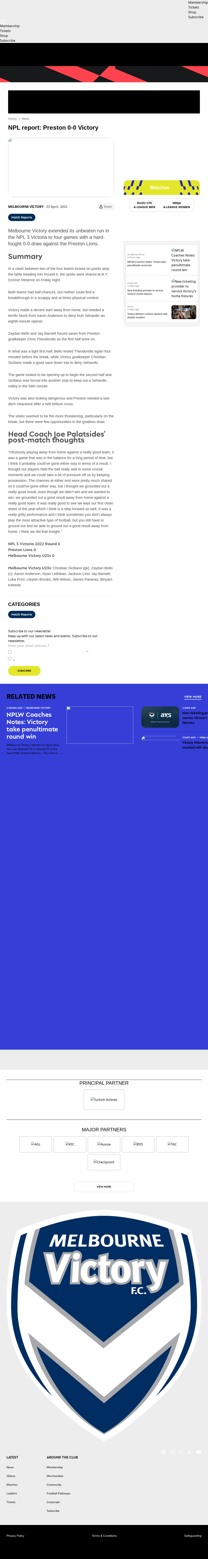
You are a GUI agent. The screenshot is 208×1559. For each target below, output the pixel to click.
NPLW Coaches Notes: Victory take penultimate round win (32, 725)
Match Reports (21, 217)
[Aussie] (104, 1144)
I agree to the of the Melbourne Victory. (50, 652)
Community (54, 1484)
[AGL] (36, 1144)
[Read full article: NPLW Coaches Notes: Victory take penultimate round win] (183, 260)
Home (12, 119)
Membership (10, 26)
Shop (4, 35)
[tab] (144, 205)
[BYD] (138, 1144)
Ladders (11, 1493)
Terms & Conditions (104, 1535)
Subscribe (7, 40)
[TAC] (172, 1144)
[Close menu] (195, 1546)
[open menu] (3, 21)
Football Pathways (58, 1493)
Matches (11, 1484)
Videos (10, 1476)
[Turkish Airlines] (104, 1100)
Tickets (5, 31)
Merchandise (55, 1476)
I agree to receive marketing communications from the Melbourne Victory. (63, 658)
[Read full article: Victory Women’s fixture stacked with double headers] (183, 312)
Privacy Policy (41, 652)
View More (193, 696)
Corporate (53, 1502)
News (25, 119)
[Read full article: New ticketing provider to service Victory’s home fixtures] (183, 288)
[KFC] (70, 1144)
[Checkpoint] (104, 1162)
